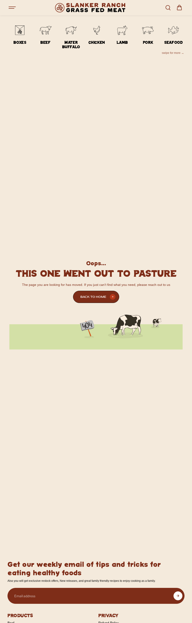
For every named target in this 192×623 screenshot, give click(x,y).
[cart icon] (179, 8)
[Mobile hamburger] (12, 8)
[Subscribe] (178, 595)
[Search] (168, 8)
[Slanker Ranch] (90, 7)
